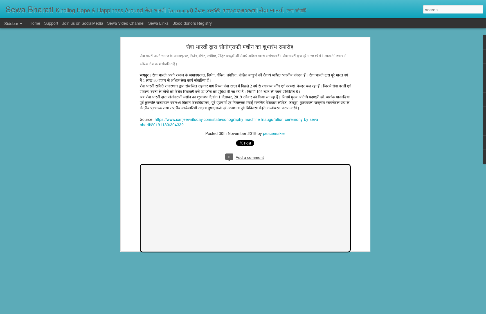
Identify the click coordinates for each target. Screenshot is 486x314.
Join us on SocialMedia (82, 23)
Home (35, 23)
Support (51, 23)
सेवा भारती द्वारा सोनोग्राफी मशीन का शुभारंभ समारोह (239, 46)
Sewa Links (159, 23)
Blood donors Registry (192, 23)
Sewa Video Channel (125, 23)
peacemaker (274, 133)
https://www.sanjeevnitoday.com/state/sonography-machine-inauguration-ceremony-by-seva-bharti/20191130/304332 (230, 122)
